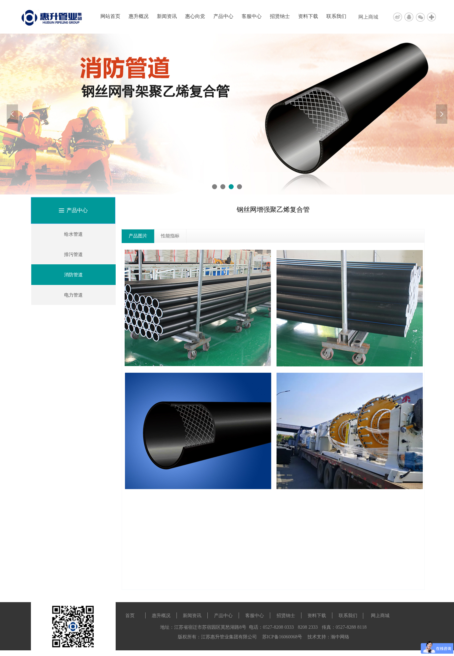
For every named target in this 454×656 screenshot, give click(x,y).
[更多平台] (432, 17)
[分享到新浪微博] (398, 17)
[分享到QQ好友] (410, 17)
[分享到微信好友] (421, 17)
